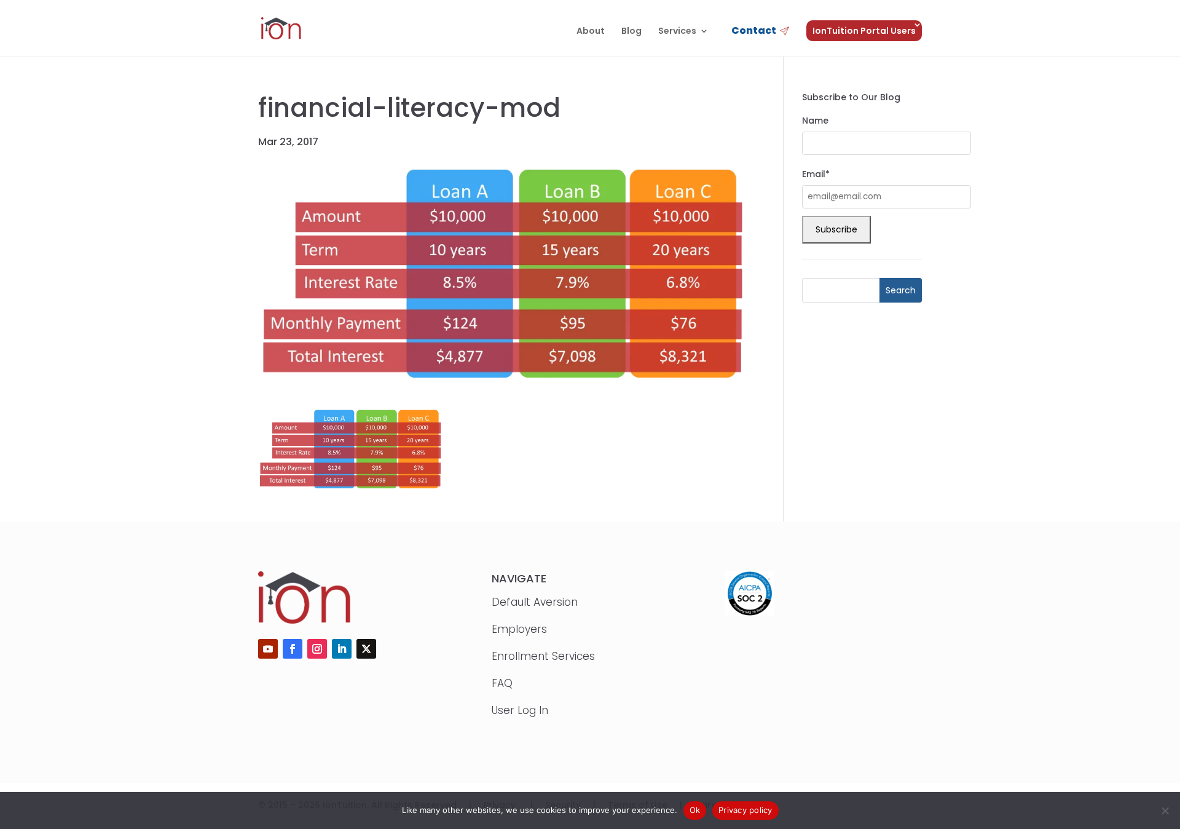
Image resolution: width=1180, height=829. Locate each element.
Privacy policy (745, 810)
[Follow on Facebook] (292, 649)
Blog (631, 31)
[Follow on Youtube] (268, 649)
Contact (753, 32)
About (590, 31)
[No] (1164, 810)
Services (677, 31)
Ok (695, 810)
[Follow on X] (366, 649)
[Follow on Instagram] (317, 649)
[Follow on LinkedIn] (342, 649)
